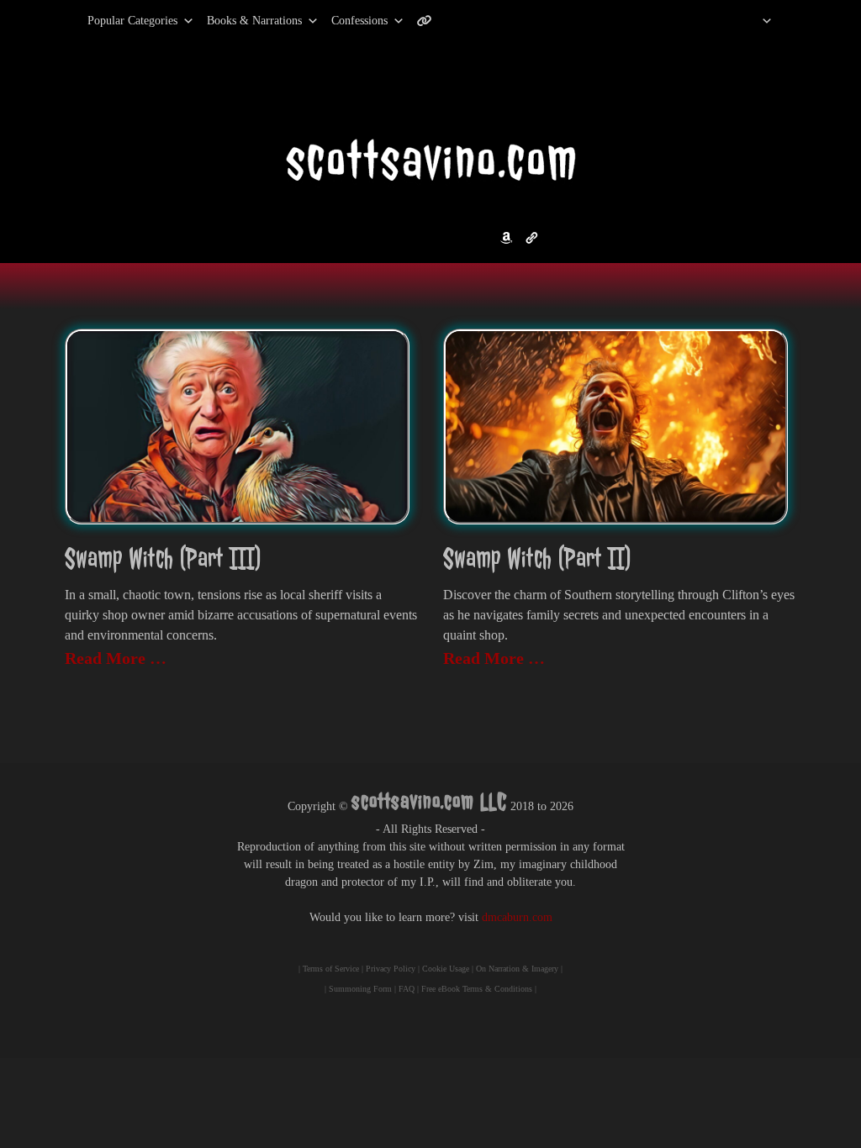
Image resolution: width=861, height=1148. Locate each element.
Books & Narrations (254, 20)
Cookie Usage (445, 968)
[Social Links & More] (431, 21)
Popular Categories (114, 20)
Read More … (115, 658)
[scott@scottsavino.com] (492, 21)
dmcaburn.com (517, 917)
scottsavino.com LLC (429, 801)
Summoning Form (360, 988)
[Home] (745, 21)
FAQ (407, 988)
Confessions (359, 20)
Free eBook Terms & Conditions (476, 988)
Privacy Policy (390, 968)
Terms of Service (331, 968)
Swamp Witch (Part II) (537, 558)
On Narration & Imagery (517, 968)
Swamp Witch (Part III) (163, 558)
